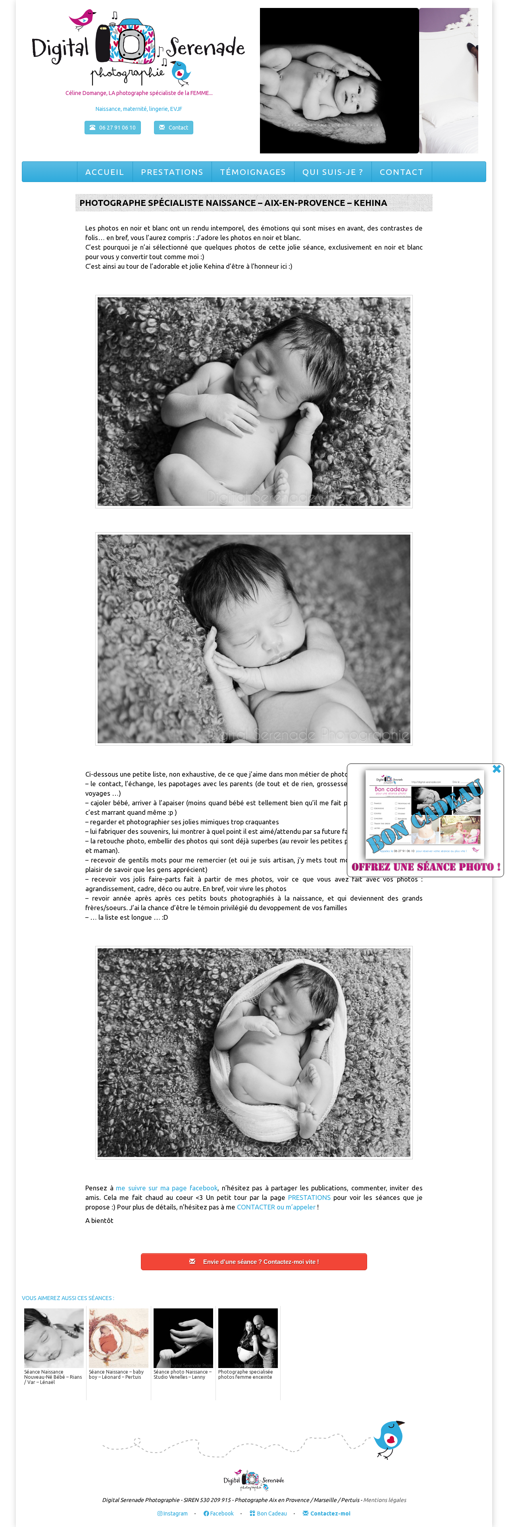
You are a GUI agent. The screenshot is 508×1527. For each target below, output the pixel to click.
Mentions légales (384, 1500)
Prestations (172, 171)
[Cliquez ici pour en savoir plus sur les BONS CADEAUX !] (416, 821)
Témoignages (253, 171)
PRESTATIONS (309, 1197)
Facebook (221, 1513)
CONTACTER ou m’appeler (276, 1207)
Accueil (105, 171)
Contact (402, 171)
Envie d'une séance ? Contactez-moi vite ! (261, 1261)
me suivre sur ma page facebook (166, 1188)
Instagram (175, 1513)
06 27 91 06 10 (117, 127)
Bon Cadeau (272, 1513)
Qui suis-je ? (333, 171)
